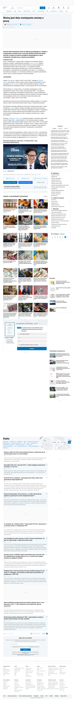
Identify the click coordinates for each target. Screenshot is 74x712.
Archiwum (61, 683)
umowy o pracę (33, 63)
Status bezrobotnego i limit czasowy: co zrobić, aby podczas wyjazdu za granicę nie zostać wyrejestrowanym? (60, 138)
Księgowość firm (6, 666)
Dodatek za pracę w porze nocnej (58, 217)
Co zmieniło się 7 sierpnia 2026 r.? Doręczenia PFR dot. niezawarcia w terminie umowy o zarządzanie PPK (60, 141)
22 (65, 237)
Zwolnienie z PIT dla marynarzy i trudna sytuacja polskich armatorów (59, 167)
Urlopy (25, 441)
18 (55, 237)
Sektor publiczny (26, 11)
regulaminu (26, 646)
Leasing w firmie (40, 673)
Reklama (57, 695)
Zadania (4, 684)
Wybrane (66, 128)
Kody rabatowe (62, 684)
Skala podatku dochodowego (53, 688)
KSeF (66, 11)
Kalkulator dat (54, 176)
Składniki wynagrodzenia (24, 14)
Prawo (33, 11)
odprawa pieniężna (14, 84)
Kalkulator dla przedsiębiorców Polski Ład (60, 185)
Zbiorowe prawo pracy (20, 444)
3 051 (43, 633)
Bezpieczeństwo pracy (22, 446)
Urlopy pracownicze (55, 204)
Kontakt (51, 695)
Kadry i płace (5, 687)
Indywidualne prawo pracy (8, 444)
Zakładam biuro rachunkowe (53, 668)
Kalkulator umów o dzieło (56, 183)
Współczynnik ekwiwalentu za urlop (58, 213)
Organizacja (5, 681)
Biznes (19, 11)
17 (52, 237)
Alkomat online (54, 195)
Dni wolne (52, 278)
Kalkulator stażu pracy (41, 687)
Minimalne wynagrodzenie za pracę (58, 215)
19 (57, 237)
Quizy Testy (53, 227)
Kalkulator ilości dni (40, 683)
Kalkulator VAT (39, 684)
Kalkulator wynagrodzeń (56, 178)
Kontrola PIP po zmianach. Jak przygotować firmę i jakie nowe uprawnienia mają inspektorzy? (60, 134)
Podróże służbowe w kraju (53, 681)
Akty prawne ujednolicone (30, 687)
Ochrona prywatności (12, 695)
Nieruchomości (54, 11)
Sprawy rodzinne (29, 668)
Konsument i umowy (29, 670)
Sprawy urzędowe (29, 672)
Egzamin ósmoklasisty (18, 690)
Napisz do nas (26, 178)
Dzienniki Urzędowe (29, 684)
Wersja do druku (11, 178)
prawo (35, 70)
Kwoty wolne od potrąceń (56, 212)
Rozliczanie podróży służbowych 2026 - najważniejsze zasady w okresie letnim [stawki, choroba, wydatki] (59, 157)
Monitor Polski (28, 683)
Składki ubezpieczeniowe (52, 684)
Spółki (38, 669)
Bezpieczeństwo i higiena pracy (57, 206)
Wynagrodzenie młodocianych (57, 219)
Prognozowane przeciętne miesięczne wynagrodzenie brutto (59, 225)
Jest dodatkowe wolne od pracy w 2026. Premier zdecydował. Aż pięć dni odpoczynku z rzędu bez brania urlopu (59, 144)
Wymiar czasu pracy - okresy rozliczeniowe (60, 220)
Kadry (15, 11)
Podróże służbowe (51, 685)
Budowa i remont (63, 672)
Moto (47, 11)
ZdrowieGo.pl (62, 681)
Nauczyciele (16, 684)
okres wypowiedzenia (31, 137)
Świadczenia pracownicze (33, 441)
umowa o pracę (20, 174)
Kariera (42, 695)
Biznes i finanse (40, 668)
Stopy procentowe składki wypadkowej (59, 210)
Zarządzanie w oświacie (18, 687)
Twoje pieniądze (40, 11)
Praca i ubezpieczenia (41, 670)
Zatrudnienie (19, 441)
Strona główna (5, 14)
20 (60, 237)
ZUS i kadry (5, 672)
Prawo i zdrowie (29, 676)
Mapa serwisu (64, 695)
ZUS (15, 446)
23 (67, 237)
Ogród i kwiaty (62, 673)
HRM (28, 443)
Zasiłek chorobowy (55, 222)
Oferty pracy (5, 447)
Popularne (54, 128)
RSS (46, 695)
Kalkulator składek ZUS (56, 192)
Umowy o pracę (54, 201)
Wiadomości (5, 441)
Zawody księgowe (6, 673)
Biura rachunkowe (52, 666)
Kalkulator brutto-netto (55, 180)
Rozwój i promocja (6, 685)
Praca (27, 673)
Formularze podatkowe (64, 687)
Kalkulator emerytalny (55, 193)
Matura (15, 688)
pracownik (12, 108)
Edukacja (61, 11)
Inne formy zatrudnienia (8, 446)
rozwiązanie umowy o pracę (15, 118)
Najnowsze (60, 128)
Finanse (61, 670)
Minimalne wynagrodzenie (53, 683)
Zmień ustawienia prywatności (25, 695)
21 (62, 237)
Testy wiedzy (16, 691)
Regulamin (36, 695)
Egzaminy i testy (17, 685)
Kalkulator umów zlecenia (56, 181)
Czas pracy (53, 199)
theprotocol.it (62, 688)
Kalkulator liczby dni (55, 174)
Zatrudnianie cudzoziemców (57, 351)
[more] (39, 174)
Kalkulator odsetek (40, 685)
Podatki (4, 668)
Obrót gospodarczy (6, 670)
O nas (4, 695)
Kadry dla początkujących (34, 446)
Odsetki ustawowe (51, 687)
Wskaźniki (55, 209)
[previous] (31, 633)
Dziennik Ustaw (28, 681)
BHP (24, 443)
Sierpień (62, 234)
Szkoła (15, 683)
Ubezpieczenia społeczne (16, 443)
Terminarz (56, 234)
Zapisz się (25, 649)
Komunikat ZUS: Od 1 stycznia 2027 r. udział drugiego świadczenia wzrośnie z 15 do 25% (60, 131)
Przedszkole (16, 681)
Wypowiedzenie (6, 443)
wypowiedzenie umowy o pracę (30, 174)
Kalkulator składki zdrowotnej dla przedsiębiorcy (58, 187)
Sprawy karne (28, 669)
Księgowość (8, 11)
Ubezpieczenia (29, 444)
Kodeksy (27, 688)
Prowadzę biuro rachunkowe (53, 669)
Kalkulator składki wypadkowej (57, 190)
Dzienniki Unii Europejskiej (30, 685)
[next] (47, 633)
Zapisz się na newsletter (42, 178)
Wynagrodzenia (15, 14)
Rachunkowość (6, 669)
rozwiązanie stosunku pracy (9, 174)
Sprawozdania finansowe (52, 673)
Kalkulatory (56, 173)
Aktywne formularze (58, 198)
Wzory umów (62, 685)
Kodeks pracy (12, 441)
